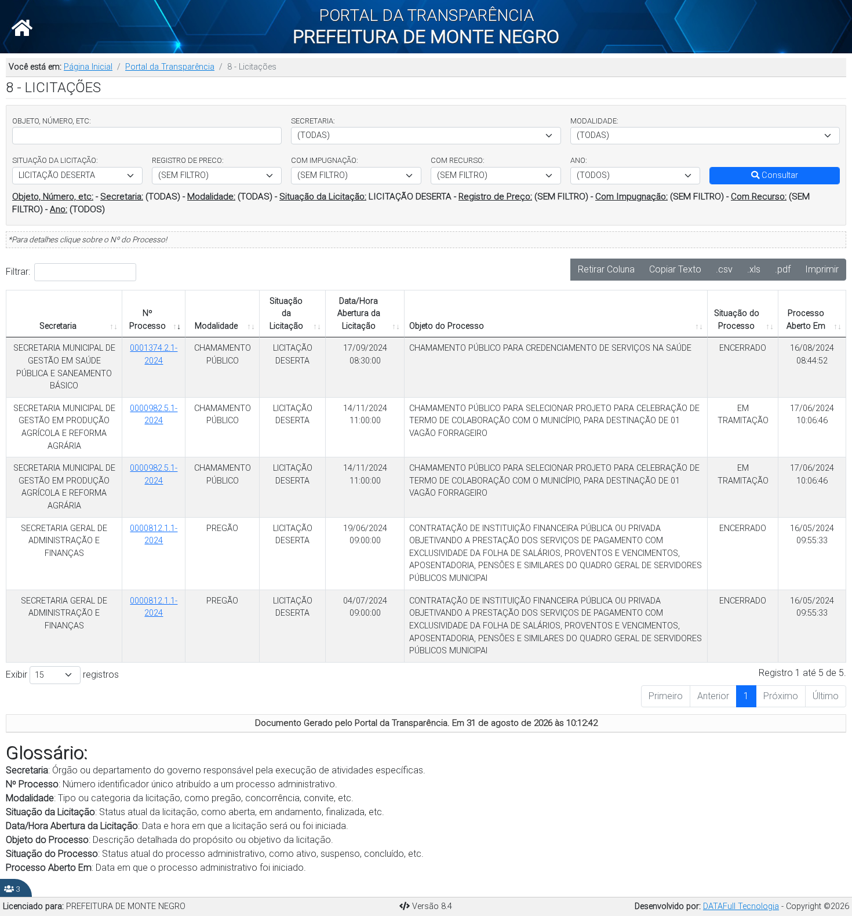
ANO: (578, 160)
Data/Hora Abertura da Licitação (358, 313)
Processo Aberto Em (806, 319)
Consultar (778, 175)
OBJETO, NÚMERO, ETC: (51, 121)
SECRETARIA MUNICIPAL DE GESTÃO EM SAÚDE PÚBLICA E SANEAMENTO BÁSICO (64, 367)
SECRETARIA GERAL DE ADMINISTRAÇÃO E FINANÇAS (64, 541)
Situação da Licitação (286, 313)
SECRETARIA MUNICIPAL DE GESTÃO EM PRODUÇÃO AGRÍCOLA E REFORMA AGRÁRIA (64, 427)
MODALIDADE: (594, 121)
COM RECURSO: (458, 160)
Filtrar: (18, 271)
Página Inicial (88, 67)
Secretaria (58, 326)
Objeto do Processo (446, 326)
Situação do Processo (736, 319)
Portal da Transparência (169, 67)
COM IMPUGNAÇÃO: (324, 160)
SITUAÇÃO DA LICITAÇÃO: (55, 160)
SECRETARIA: (313, 121)
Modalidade (216, 326)
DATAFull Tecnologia (741, 906)
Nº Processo (147, 319)
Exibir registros (62, 674)
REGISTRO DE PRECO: (188, 160)
